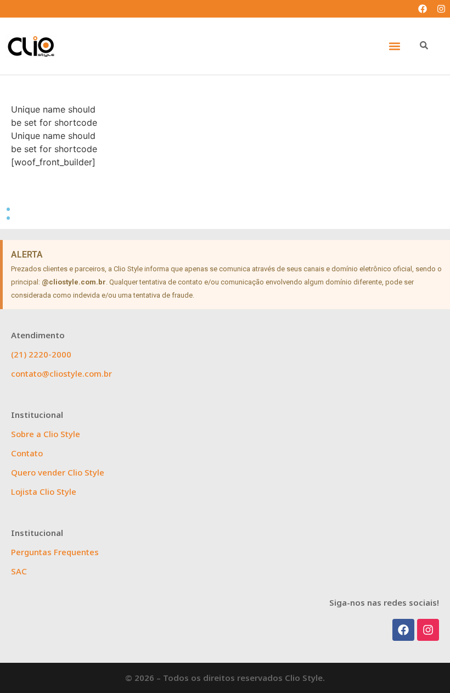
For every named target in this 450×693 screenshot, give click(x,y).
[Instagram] (441, 9)
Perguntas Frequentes (55, 551)
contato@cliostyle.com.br (61, 373)
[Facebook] (422, 9)
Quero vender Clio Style (57, 472)
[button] (394, 46)
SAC (19, 571)
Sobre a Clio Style (45, 433)
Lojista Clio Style (43, 491)
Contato (27, 453)
